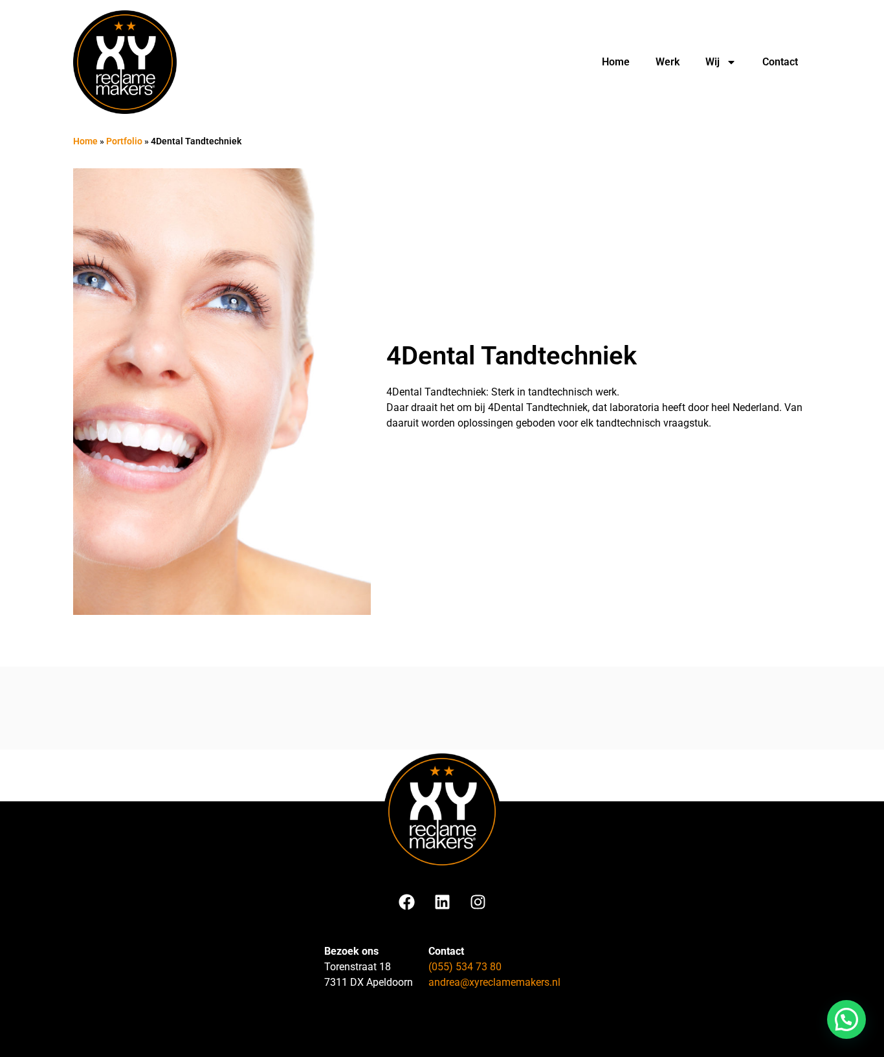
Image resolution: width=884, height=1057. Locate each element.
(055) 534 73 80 (465, 967)
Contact (780, 62)
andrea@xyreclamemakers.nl (494, 982)
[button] (846, 1019)
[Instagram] (477, 901)
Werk (668, 62)
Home (616, 62)
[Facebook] (406, 901)
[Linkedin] (442, 901)
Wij (712, 62)
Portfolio (124, 141)
